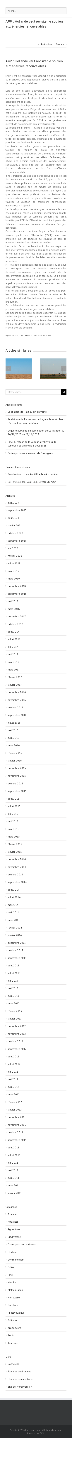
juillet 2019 (14, 563)
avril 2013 (13, 995)
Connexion (13, 1364)
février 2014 (15, 927)
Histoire (12, 1282)
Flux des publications (19, 1371)
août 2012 (13, 1056)
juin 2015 (13, 813)
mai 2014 (13, 904)
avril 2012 (13, 1086)
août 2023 (13, 518)
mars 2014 (14, 920)
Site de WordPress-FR (20, 1386)
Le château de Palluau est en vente (27, 411)
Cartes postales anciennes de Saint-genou (31, 453)
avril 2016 (13, 737)
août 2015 (13, 798)
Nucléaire (13, 1305)
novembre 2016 (17, 700)
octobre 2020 (15, 533)
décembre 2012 (17, 1026)
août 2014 (13, 889)
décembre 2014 (17, 859)
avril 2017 (13, 662)
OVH (42, 1433)
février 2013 (15, 1011)
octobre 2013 (15, 950)
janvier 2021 (15, 525)
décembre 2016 (17, 692)
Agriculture (14, 1229)
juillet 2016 (14, 722)
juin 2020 (13, 548)
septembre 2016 (17, 715)
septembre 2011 (17, 1140)
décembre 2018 (17, 586)
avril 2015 (13, 829)
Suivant (60, 44)
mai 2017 (13, 654)
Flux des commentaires (20, 1379)
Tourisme (13, 1343)
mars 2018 (14, 609)
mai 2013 (13, 988)
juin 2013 (13, 980)
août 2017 (13, 631)
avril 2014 (13, 912)
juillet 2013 (14, 973)
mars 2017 (14, 669)
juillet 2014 (14, 897)
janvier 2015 (15, 851)
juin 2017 (13, 646)
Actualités (13, 1221)
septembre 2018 (17, 593)
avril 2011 (13, 1177)
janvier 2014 (15, 935)
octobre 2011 (15, 1132)
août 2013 (13, 965)
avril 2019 (13, 571)
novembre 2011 (17, 1124)
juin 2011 (13, 1162)
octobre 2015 (15, 783)
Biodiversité (14, 1236)
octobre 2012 (15, 1041)
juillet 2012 (14, 1064)
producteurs (14, 1327)
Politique (12, 1320)
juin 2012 (13, 1071)
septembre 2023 (17, 510)
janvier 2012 (15, 1109)
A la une (12, 1214)
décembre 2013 (17, 942)
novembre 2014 (17, 867)
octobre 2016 (15, 707)
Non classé (14, 1297)
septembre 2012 (17, 1049)
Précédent (46, 44)
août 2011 (13, 1147)
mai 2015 (13, 821)
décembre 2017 (17, 616)
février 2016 (15, 753)
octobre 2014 (15, 874)
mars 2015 (14, 836)
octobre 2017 (15, 624)
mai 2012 (13, 1079)
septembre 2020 (17, 540)
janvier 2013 (15, 1018)
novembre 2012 (17, 1033)
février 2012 (15, 1102)
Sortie (11, 1335)
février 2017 (15, 677)
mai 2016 (13, 730)
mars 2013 (14, 1003)
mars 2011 (14, 1185)
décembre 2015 (17, 768)
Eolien (27, 335)
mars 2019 (14, 578)
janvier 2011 (15, 1193)
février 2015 (15, 844)
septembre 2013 (17, 958)
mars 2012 (14, 1094)
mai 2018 (13, 601)
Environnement (16, 1259)
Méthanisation (15, 1290)
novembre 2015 (17, 775)
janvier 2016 (15, 760)
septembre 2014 (17, 882)
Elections (13, 1252)
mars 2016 (14, 745)
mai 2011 (13, 1170)
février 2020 (15, 555)
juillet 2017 (14, 639)
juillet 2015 (14, 806)
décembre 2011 (17, 1117)
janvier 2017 (15, 684)
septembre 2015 (17, 791)
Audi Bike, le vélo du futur (44, 474)
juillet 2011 (14, 1155)
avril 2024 (13, 502)
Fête (10, 1274)
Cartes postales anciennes (22, 1244)
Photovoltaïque (16, 1312)
